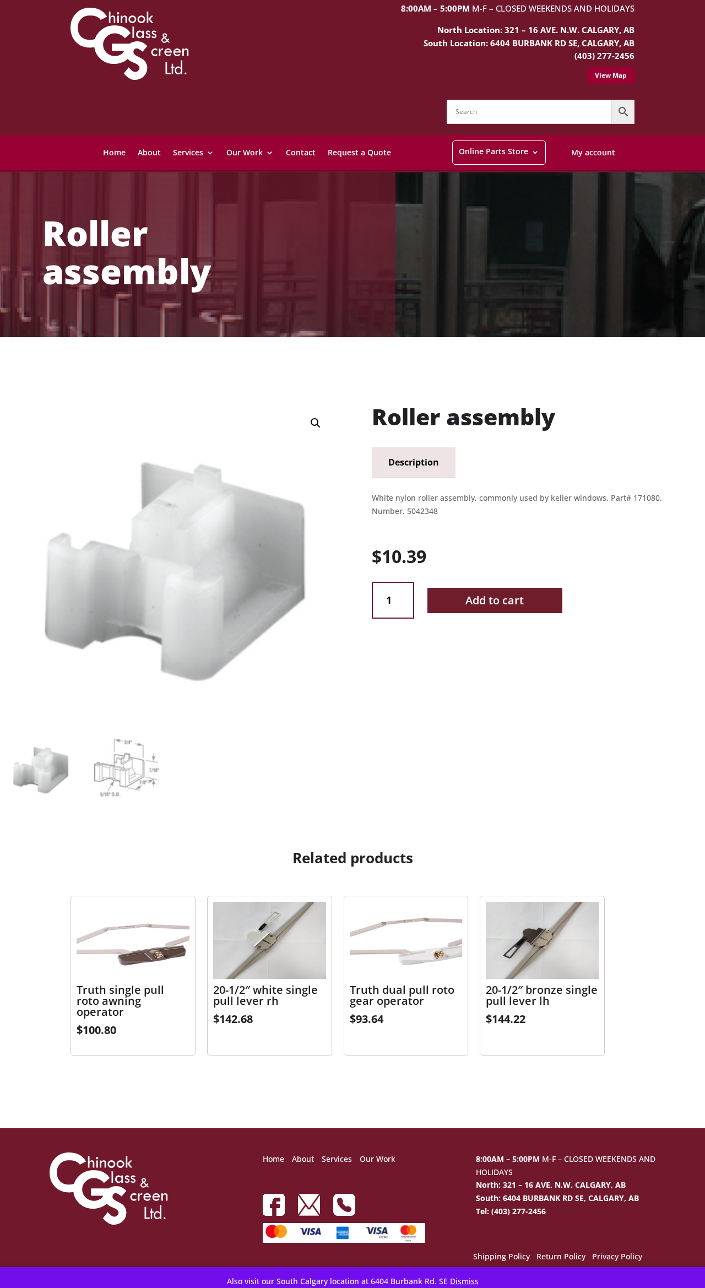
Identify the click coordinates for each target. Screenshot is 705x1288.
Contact (301, 152)
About (149, 152)
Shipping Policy (501, 1257)
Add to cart (494, 600)
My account (593, 152)
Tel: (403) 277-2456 (511, 1211)
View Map (611, 75)
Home (114, 152)
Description (413, 462)
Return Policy (560, 1257)
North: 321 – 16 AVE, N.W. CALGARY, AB (551, 1184)
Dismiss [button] (464, 1281)
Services (188, 152)
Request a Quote (359, 152)
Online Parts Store (493, 151)
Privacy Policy (617, 1257)
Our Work (244, 152)
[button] (316, 423)
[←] (12, 365)
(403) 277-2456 (604, 55)
